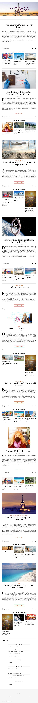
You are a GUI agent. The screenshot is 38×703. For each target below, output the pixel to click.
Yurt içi (26, 515)
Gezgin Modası (5, 551)
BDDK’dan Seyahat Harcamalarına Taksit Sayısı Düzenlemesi (6, 62)
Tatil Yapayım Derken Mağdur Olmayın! (19, 25)
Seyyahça (19, 8)
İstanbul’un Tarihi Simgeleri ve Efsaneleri (19, 518)
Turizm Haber (20, 160)
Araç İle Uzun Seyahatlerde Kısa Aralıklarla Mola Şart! (29, 623)
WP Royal (3, 701)
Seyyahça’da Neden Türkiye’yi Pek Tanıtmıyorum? (29, 277)
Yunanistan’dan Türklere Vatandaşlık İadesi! (6, 419)
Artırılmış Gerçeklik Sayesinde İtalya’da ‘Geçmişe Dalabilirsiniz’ (19, 130)
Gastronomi (17, 285)
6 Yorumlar (21, 521)
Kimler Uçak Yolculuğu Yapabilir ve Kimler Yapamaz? (19, 199)
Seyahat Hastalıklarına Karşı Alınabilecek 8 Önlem (18, 420)
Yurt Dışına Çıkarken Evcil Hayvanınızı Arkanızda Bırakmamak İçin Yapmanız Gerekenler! (7, 202)
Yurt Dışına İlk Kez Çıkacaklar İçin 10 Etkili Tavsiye (7, 277)
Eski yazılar (5, 640)
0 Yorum (21, 29)
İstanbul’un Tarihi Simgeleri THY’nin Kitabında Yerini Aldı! (29, 210)
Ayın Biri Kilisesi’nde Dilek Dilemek (13, 677)
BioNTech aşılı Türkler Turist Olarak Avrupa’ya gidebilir (30, 63)
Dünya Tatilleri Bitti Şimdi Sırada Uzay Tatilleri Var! (19, 240)
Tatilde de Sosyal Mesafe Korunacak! (19, 383)
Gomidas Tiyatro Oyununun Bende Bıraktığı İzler (16, 675)
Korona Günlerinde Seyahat (19, 451)
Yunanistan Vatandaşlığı (12, 646)
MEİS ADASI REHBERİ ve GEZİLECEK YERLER (15, 671)
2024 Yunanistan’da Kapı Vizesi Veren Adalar (15, 668)
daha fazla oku (19, 113)
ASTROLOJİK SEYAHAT (19, 328)
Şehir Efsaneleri (20, 515)
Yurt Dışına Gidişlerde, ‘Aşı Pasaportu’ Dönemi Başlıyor (19, 92)
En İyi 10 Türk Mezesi (19, 287)
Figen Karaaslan (6, 48)
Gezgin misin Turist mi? (30, 131)
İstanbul (15, 515)
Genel (19, 90)
